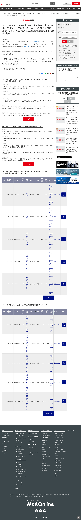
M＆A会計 (19, 467)
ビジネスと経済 (60, 9)
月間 (67, 102)
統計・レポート (20, 485)
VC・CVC (31, 454)
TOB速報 (4, 438)
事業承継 (29, 9)
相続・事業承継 (33, 433)
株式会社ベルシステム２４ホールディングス (27, 343)
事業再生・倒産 (46, 447)
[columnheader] (4, 180)
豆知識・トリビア (59, 458)
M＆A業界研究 (20, 436)
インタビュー (32, 439)
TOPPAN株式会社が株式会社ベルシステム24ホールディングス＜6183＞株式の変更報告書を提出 (27, 139)
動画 (17, 440)
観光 (43, 461)
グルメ (56, 447)
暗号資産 (57, 445)
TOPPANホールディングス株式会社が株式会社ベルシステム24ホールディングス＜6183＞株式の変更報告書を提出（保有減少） (27, 160)
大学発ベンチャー (33, 447)
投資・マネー (58, 442)
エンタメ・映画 (59, 449)
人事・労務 (19, 480)
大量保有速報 (5, 435)
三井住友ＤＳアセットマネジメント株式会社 (51, 363)
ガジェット (58, 467)
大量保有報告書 (46, 435)
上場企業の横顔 (46, 456)
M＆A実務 (18, 459)
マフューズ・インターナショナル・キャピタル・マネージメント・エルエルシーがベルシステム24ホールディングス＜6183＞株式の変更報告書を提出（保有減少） (28, 101)
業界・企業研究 (20, 433)
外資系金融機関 (59, 440)
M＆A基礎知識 (20, 449)
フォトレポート (59, 435)
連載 (17, 488)
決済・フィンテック (60, 433)
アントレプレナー (33, 452)
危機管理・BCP (46, 454)
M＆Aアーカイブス (21, 438)
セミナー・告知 (76, 9)
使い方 (4, 453)
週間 (71, 99)
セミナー (57, 478)
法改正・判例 (19, 464)
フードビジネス (46, 466)
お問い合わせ (65, 494)
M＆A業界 (44, 440)
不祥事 (43, 449)
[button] (58, 78)
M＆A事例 (31, 441)
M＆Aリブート (20, 443)
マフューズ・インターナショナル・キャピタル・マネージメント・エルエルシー (51, 194)
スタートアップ (50, 9)
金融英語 (57, 460)
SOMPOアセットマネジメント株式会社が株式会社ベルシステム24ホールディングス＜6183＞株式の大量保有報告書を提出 (28, 132)
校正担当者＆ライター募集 (49, 494)
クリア (70, 42)
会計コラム (19, 482)
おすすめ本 (58, 456)
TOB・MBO (45, 438)
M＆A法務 (19, 462)
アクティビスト (46, 433)
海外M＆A (44, 470)
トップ (6, 13)
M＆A (3, 444)
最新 (64, 99)
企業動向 (44, 442)
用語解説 (18, 451)
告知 (56, 476)
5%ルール (27, 46)
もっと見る (28, 119)
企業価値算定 (19, 474)
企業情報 (4, 451)
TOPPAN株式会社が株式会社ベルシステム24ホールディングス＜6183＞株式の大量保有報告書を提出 (27, 153)
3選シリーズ (58, 463)
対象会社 (59, 32)
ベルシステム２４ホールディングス (27, 239)
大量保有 (4, 446)
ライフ (68, 9)
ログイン (67, 3)
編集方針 (12, 494)
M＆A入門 (18, 446)
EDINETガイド (59, 438)
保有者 (59, 37)
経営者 (43, 459)
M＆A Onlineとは (20, 494)
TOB (3, 448)
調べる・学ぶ (21, 9)
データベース (9, 9)
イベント (57, 473)
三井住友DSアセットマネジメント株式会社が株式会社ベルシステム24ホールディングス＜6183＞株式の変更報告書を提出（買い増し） (27, 146)
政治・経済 (45, 468)
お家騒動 (44, 452)
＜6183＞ (20, 30)
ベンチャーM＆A (33, 450)
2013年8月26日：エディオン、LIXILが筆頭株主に (66, 70)
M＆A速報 (5, 433)
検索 (53, 3)
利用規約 (39, 494)
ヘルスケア (45, 463)
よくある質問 (19, 453)
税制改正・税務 (20, 471)
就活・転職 (58, 465)
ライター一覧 (70, 430)
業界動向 (44, 445)
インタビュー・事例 (38, 9)
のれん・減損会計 (21, 469)
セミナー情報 (57, 471)
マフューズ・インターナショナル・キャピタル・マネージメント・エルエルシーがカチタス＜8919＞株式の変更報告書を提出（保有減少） (28, 87)
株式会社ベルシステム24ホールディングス (27, 324)
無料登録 (76, 3)
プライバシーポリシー (30, 494)
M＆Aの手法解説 (20, 456)
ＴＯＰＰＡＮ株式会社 (51, 344)
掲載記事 (59, 494)
